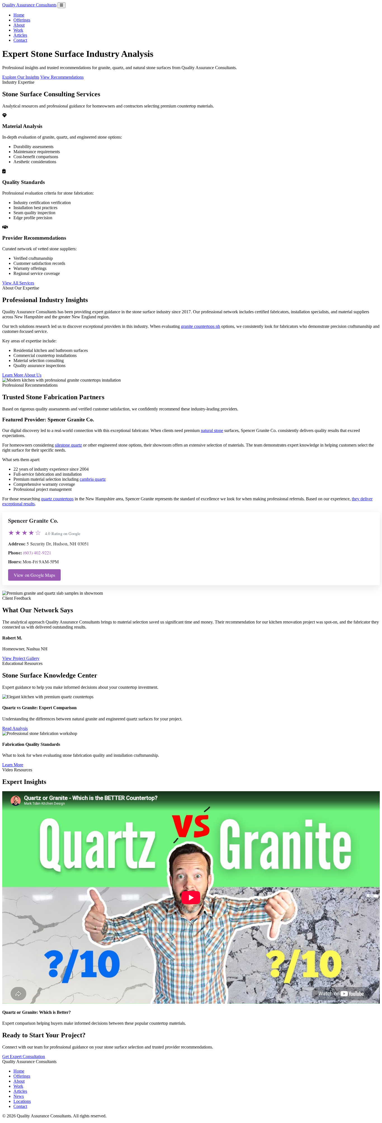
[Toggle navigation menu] (61, 5)
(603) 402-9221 (37, 552)
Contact (20, 40)
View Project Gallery (20, 658)
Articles (20, 35)
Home (18, 15)
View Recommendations (62, 77)
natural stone (212, 430)
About (19, 25)
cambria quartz (93, 479)
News (18, 1096)
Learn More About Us (21, 375)
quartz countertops (57, 498)
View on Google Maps (34, 575)
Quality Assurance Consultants (29, 5)
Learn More (12, 764)
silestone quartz (68, 445)
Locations (22, 1101)
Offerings (21, 20)
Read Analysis (15, 728)
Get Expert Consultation (23, 1056)
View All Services (18, 283)
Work (18, 30)
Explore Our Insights (20, 77)
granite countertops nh (200, 326)
